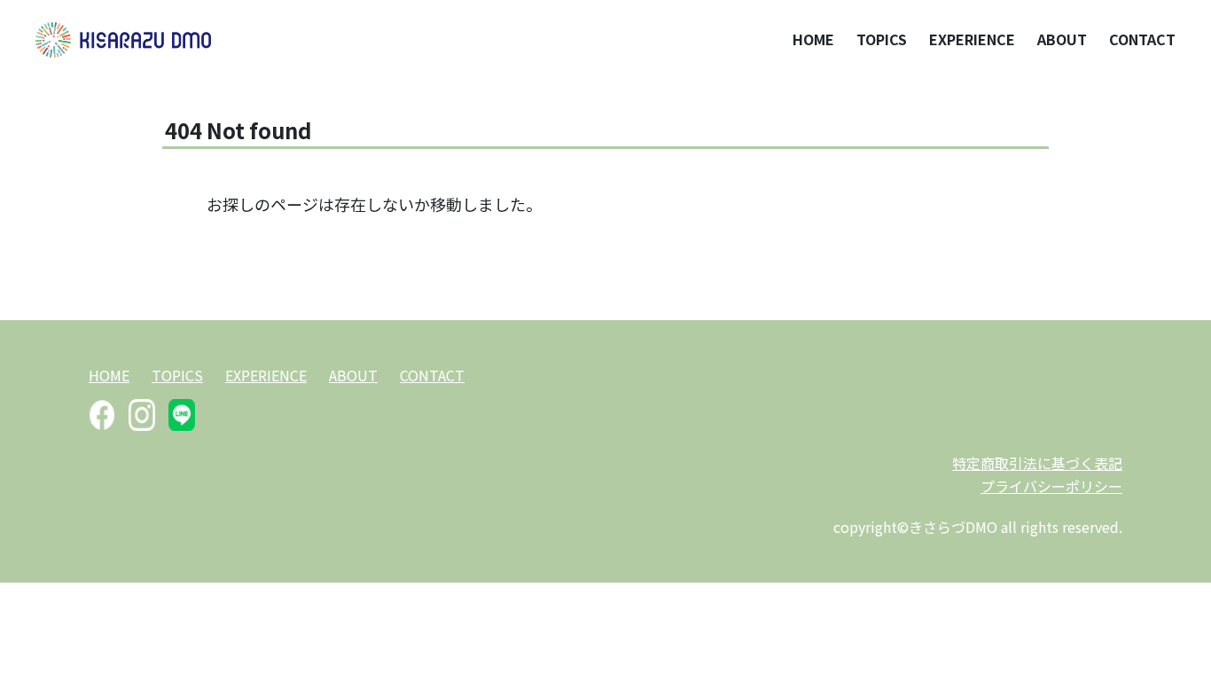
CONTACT (1142, 39)
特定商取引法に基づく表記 (1037, 463)
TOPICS (881, 39)
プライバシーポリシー (1051, 486)
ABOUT (1062, 39)
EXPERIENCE (972, 39)
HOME (813, 39)
